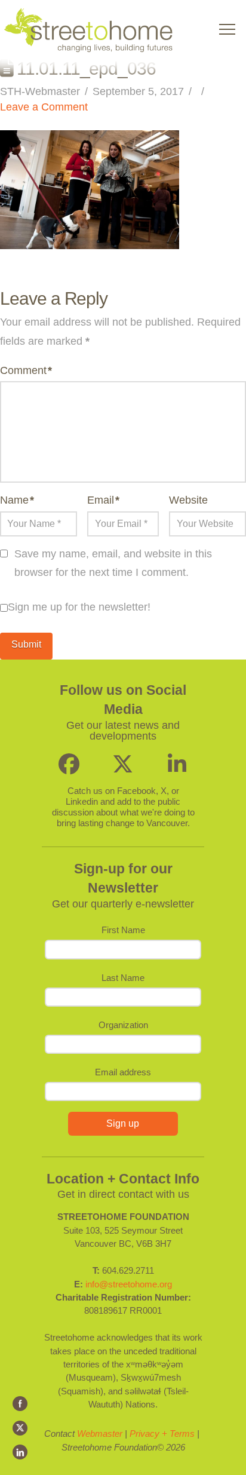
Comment (26, 370)
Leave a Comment (44, 107)
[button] (227, 30)
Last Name (123, 978)
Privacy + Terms (162, 1433)
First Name (123, 930)
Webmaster (99, 1433)
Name (17, 500)
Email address (123, 1072)
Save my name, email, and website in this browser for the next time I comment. (113, 563)
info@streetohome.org (128, 1284)
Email (103, 500)
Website (188, 500)
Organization (123, 1025)
